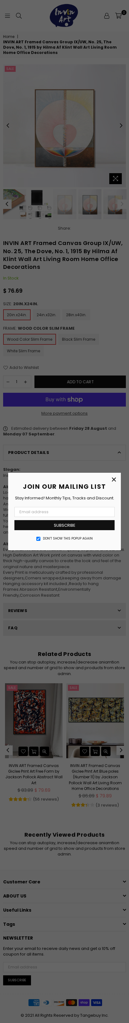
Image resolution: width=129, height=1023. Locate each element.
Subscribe (64, 525)
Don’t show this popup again (68, 538)
